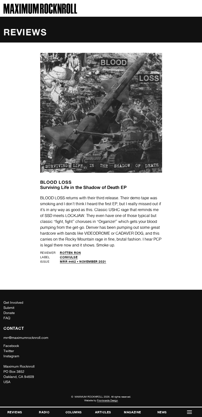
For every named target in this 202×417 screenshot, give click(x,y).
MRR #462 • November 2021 (83, 261)
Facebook (11, 346)
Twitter (8, 351)
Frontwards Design (107, 400)
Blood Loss (56, 182)
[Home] (40, 12)
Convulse (69, 257)
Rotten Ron (70, 253)
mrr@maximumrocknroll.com (25, 338)
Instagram (11, 356)
